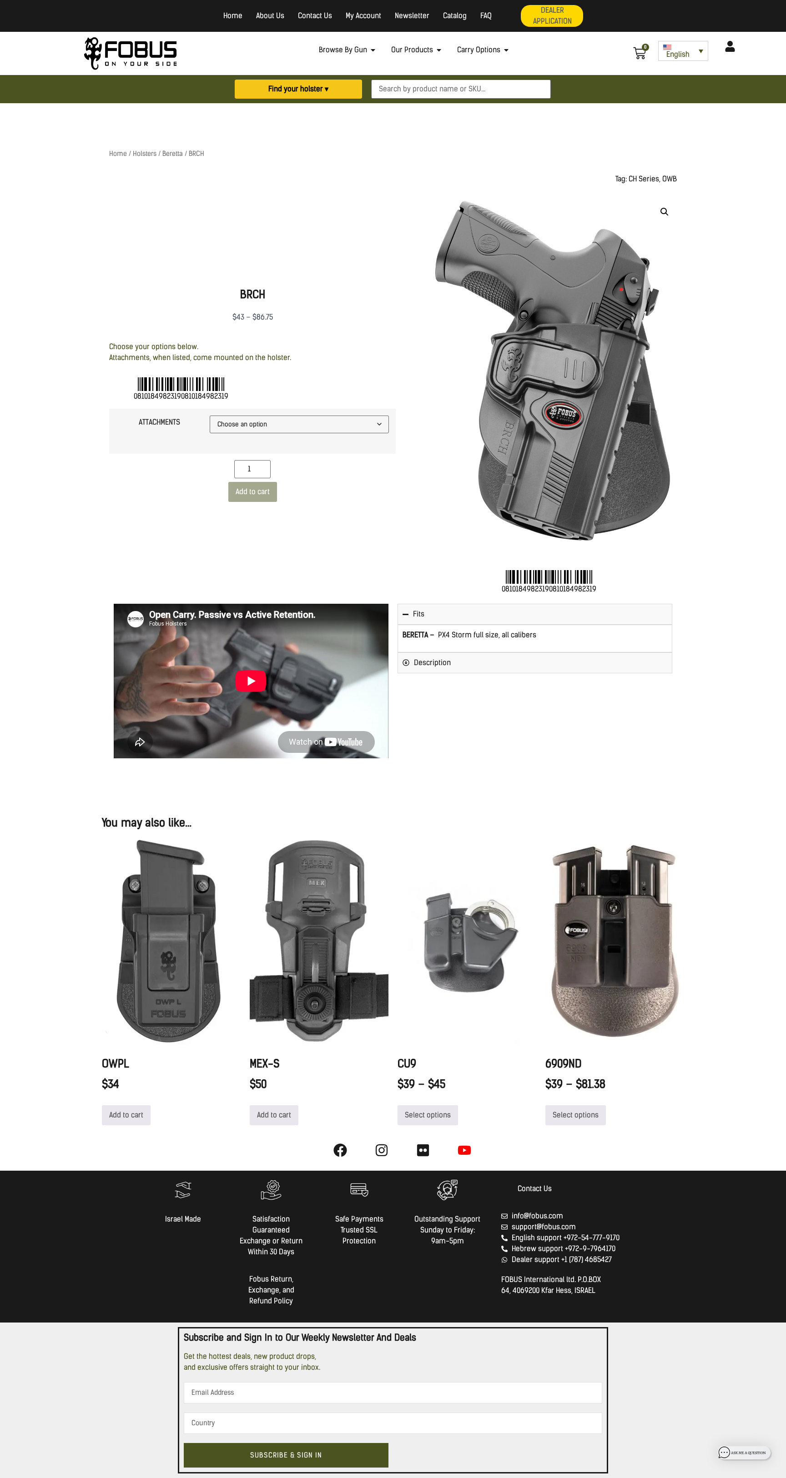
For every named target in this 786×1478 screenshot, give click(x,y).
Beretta (172, 154)
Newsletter (412, 15)
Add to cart (253, 491)
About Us (270, 15)
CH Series (644, 179)
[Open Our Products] (439, 50)
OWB (669, 179)
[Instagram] (381, 1150)
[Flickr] (423, 1150)
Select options (428, 1115)
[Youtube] (464, 1150)
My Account (363, 15)
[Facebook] (340, 1150)
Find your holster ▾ (298, 89)
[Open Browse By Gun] (373, 50)
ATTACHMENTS (159, 422)
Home (232, 15)
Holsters (144, 154)
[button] (664, 212)
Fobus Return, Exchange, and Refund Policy (271, 1290)
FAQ (486, 15)
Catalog (455, 15)
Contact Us (315, 15)
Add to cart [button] (126, 1115)
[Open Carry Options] (506, 50)
